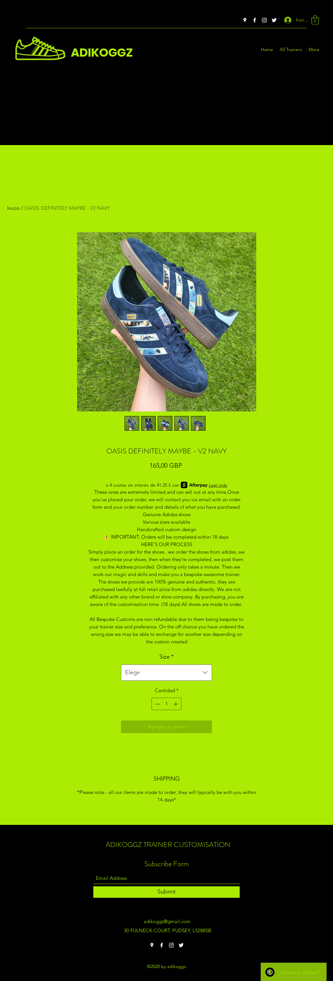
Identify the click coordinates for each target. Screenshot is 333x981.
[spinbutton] (166, 704)
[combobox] (166, 673)
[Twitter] (274, 20)
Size (166, 656)
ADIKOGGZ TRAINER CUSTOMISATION (168, 845)
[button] (315, 20)
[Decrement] (157, 704)
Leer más (218, 485)
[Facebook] (254, 20)
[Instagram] (264, 20)
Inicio (13, 208)
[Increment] (176, 704)
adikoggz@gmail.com (167, 921)
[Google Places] (245, 20)
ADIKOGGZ (102, 52)
